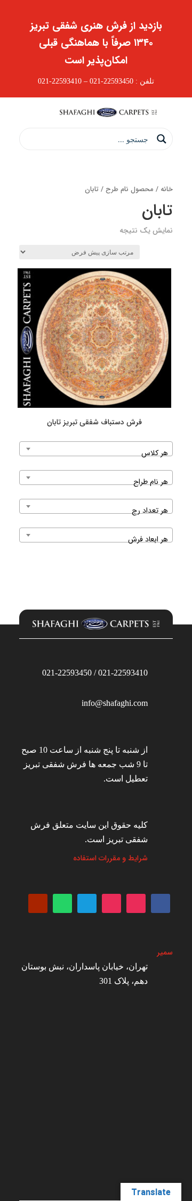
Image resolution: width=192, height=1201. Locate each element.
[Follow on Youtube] (37, 903)
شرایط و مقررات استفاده (110, 858)
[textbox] (96, 453)
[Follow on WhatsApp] (62, 903)
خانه (167, 189)
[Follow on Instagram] (136, 903)
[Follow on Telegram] (87, 903)
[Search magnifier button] (161, 138)
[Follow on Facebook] (160, 903)
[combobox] (96, 448)
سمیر (165, 952)
